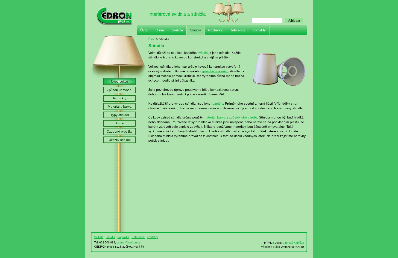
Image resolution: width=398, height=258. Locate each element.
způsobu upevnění (215, 71)
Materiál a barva (120, 106)
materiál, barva (214, 117)
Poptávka (215, 30)
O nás (160, 30)
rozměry (217, 103)
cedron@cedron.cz (128, 242)
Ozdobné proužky (119, 131)
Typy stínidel (120, 115)
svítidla (203, 53)
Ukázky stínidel (120, 140)
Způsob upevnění (119, 90)
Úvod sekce (119, 81)
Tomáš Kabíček (294, 242)
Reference (237, 30)
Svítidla (177, 30)
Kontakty (259, 30)
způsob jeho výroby (243, 117)
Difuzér (119, 123)
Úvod (144, 30)
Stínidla (195, 30)
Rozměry (119, 98)
